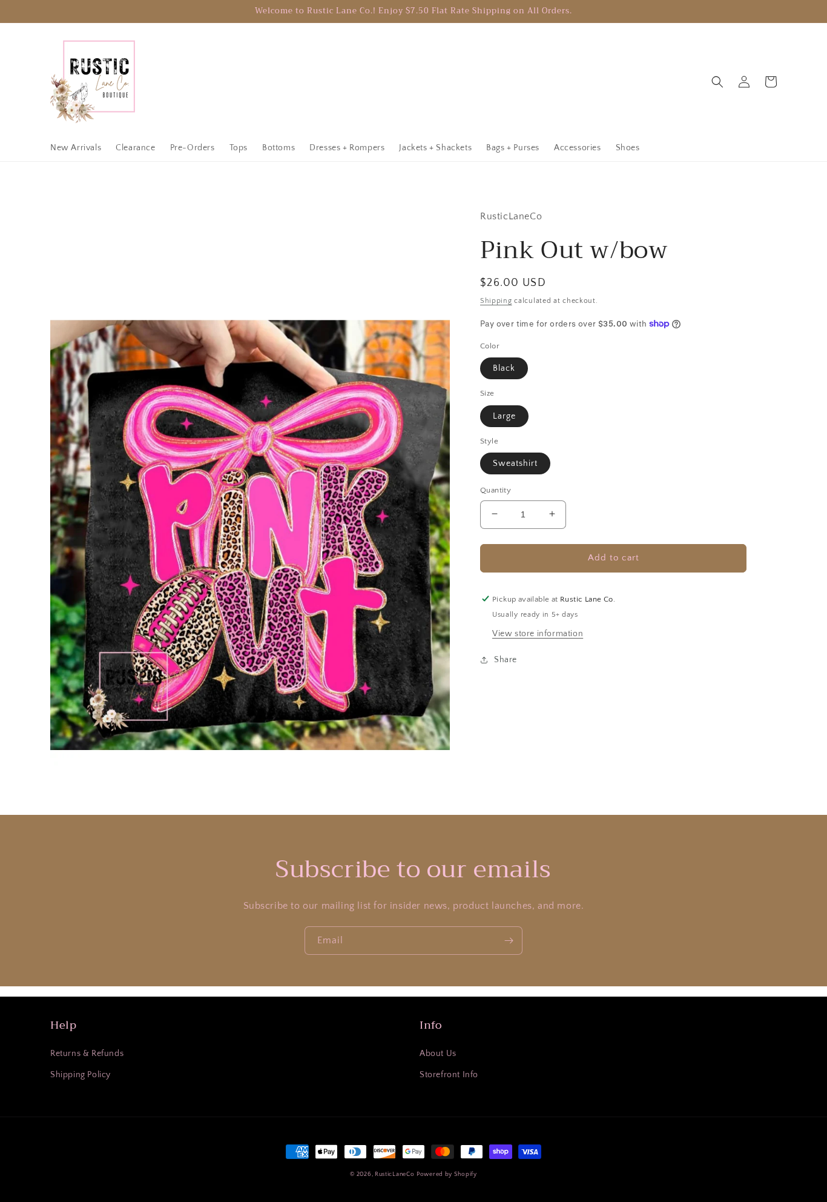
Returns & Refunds (87, 1053)
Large (504, 415)
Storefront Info (449, 1075)
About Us (438, 1053)
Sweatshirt (515, 463)
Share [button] (505, 660)
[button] (717, 81)
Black (504, 368)
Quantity (495, 489)
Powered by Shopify (447, 1174)
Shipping (496, 300)
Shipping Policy (80, 1075)
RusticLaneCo (394, 1174)
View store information (537, 634)
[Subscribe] (508, 940)
